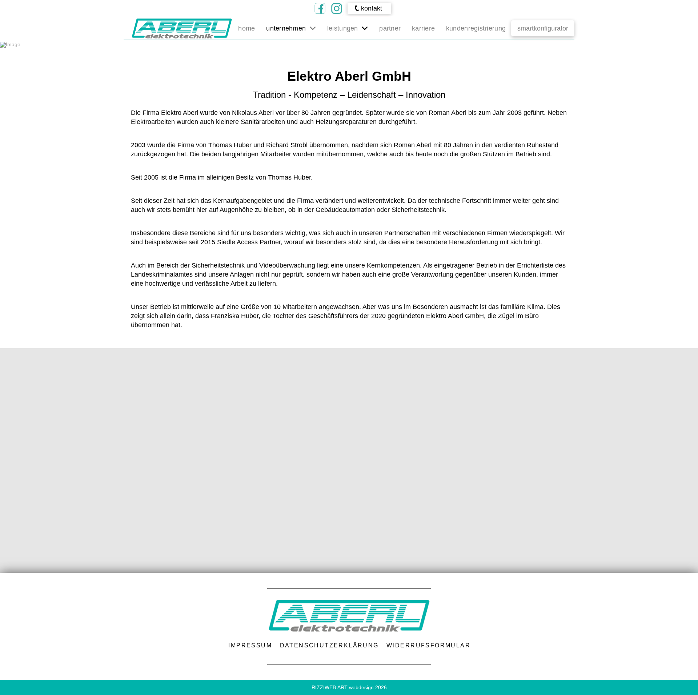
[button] (369, 8)
